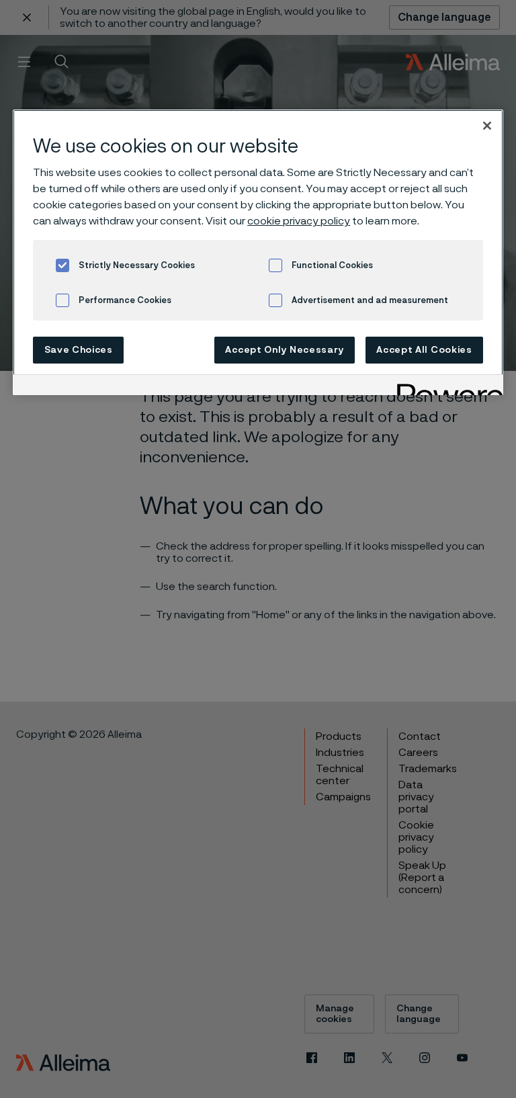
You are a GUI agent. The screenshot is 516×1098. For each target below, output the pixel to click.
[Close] (487, 125)
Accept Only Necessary (284, 350)
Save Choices (78, 350)
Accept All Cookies (424, 350)
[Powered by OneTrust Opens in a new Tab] (445, 386)
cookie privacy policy (298, 221)
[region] (258, 252)
